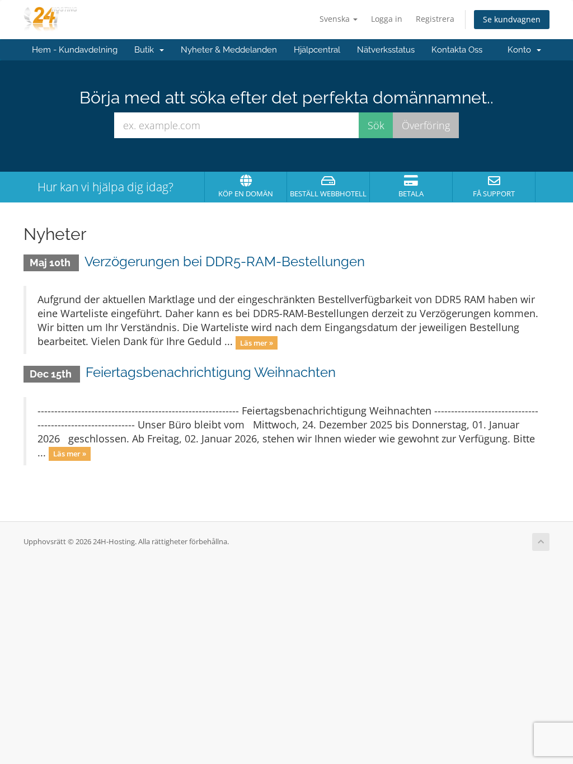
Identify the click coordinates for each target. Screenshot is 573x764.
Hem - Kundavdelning (75, 50)
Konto (522, 50)
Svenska (336, 18)
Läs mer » (256, 342)
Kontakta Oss (456, 50)
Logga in (386, 18)
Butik (146, 50)
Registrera (435, 18)
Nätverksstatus (386, 50)
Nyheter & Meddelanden (229, 50)
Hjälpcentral (317, 50)
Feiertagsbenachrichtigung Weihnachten (211, 372)
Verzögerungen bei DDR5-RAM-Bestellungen (224, 261)
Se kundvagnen (512, 19)
